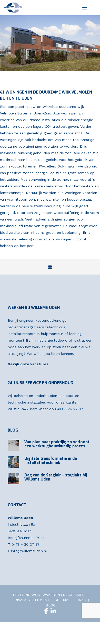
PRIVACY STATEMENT (31, 600)
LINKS (80, 600)
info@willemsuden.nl (29, 551)
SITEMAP (63, 600)
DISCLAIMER (73, 595)
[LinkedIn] (53, 611)
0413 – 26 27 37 (69, 409)
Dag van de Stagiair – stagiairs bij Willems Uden (55, 477)
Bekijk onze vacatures (28, 364)
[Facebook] (46, 611)
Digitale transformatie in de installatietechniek (50, 460)
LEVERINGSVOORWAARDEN (36, 595)
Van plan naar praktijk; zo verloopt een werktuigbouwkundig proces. (56, 443)
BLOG (51, 605)
